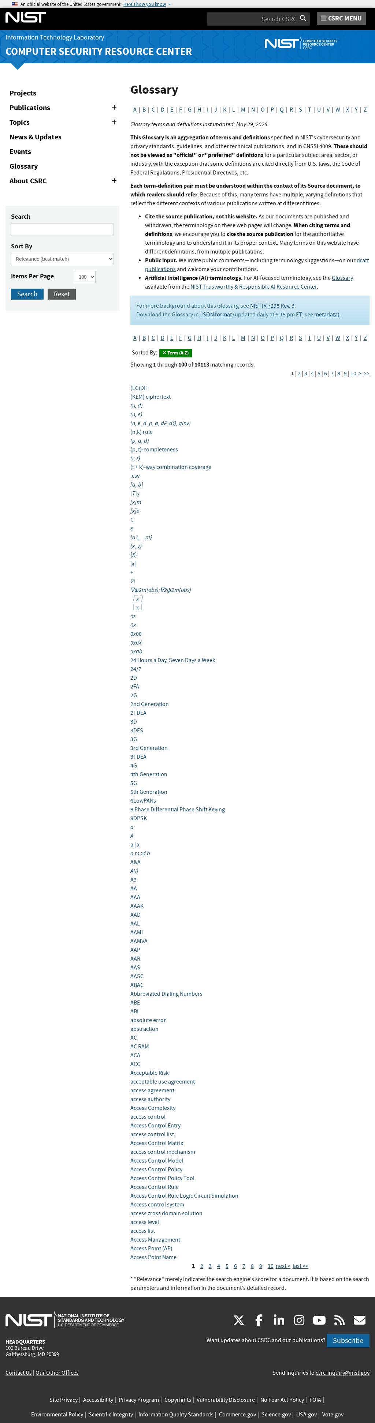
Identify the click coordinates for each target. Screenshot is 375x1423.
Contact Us (18, 1373)
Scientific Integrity (111, 1414)
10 (353, 373)
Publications (64, 109)
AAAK (137, 906)
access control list (152, 1134)
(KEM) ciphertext (150, 397)
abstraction (144, 1029)
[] (134, 493)
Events (20, 152)
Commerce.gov (237, 1414)
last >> (300, 1266)
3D (133, 721)
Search (20, 216)
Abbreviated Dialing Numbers (166, 994)
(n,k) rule (141, 432)
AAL (135, 923)
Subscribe (348, 1340)
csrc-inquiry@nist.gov (343, 1373)
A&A (135, 862)
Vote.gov (333, 1414)
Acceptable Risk (149, 1073)
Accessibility (98, 1400)
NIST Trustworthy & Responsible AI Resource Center (253, 286)
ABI (134, 1011)
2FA (134, 686)
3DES (136, 730)
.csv (135, 476)
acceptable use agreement (162, 1081)
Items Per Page (32, 276)
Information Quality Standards (176, 1414)
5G (133, 783)
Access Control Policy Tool (162, 1178)
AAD (135, 915)
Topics (64, 123)
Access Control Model (156, 1160)
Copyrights (177, 1400)
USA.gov (306, 1414)
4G (133, 765)
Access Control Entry (155, 1125)
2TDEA (138, 713)
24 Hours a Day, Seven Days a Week (172, 660)
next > (283, 1266)
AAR (135, 958)
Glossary (24, 166)
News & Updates (36, 137)
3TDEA (138, 757)
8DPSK (138, 818)
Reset (62, 294)
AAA (135, 897)
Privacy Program (139, 1400)
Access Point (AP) (151, 1248)
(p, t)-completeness (154, 449)
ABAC (137, 985)
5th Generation (148, 792)
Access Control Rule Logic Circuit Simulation (184, 1195)
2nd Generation (149, 704)
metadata (326, 314)
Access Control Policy (156, 1169)
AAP (135, 950)
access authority (150, 1099)
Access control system (157, 1204)
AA (133, 888)
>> (367, 373)
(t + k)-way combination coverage (170, 467)
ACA (135, 1055)
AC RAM (139, 1046)
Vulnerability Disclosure (226, 1400)
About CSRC (64, 182)
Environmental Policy (57, 1414)
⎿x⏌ (137, 607)
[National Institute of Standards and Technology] (65, 1319)
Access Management (155, 1239)
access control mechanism (162, 1152)
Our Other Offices (57, 1373)
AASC (137, 976)
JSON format (216, 314)
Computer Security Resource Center (98, 51)
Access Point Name (153, 1257)
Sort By (21, 246)
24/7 (135, 669)
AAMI (136, 932)
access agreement (152, 1090)
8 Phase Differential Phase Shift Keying (177, 809)
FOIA (315, 1400)
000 (136, 634)
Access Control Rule (154, 1187)
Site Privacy (63, 1400)
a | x (135, 844)
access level (144, 1222)
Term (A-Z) (177, 353)
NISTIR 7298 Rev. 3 (272, 305)
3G (133, 739)
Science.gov (276, 1414)
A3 (133, 879)
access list (142, 1231)
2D (133, 678)
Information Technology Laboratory (54, 37)
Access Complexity (152, 1108)
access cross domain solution (166, 1213)
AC (133, 1037)
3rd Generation (149, 748)
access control (148, 1116)
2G (133, 695)
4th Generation (148, 774)
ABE (135, 1002)
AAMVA (139, 941)
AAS (135, 967)
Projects (23, 93)
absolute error (148, 1020)
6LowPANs (143, 800)
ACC (135, 1064)
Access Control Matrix (156, 1143)
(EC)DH (139, 388)
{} (133, 555)
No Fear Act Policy (282, 1400)
